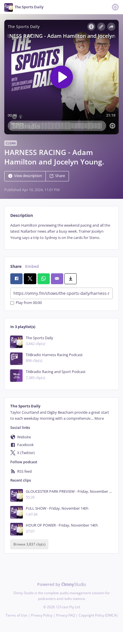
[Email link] (57, 278)
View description (28, 175)
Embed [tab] (32, 266)
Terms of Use (16, 615)
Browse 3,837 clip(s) (29, 544)
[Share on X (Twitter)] (30, 278)
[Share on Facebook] (16, 278)
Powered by (49, 584)
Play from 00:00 (29, 303)
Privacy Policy (41, 615)
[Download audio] (70, 278)
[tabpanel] (61, 231)
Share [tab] (15, 266)
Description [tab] (21, 215)
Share (60, 175)
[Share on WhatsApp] (43, 278)
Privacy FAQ (65, 615)
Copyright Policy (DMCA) (98, 615)
